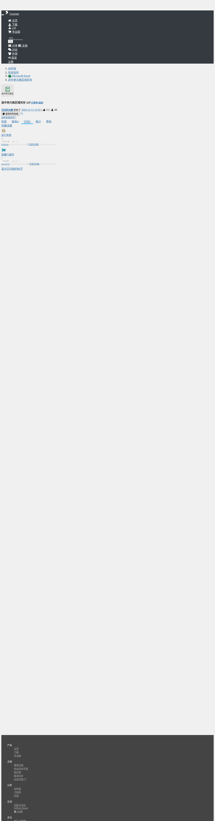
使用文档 (18, 765)
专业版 (15, 32)
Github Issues (21, 808)
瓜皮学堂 (19, 779)
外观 (16, 796)
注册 (10, 62)
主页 (14, 20)
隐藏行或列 (7, 154)
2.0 (13, 28)
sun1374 (5, 164)
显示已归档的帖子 (12, 169)
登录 (14, 58)
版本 (15, 121)
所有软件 (13, 72)
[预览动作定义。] (21, 113)
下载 (14, 24)
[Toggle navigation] (2, 14)
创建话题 (6, 125)
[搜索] (10, 41)
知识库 (17, 772)
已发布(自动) (37, 103)
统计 (38, 121)
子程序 (17, 792)
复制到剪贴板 (11, 114)
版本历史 (18, 776)
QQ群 (19, 812)
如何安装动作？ (9, 117)
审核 (48, 121)
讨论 (27, 121)
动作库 (12, 68)
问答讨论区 (20, 805)
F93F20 (5, 145)
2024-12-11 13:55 (31, 110)
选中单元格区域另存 (20, 80)
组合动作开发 (21, 769)
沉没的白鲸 (7, 110)
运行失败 (6, 135)
